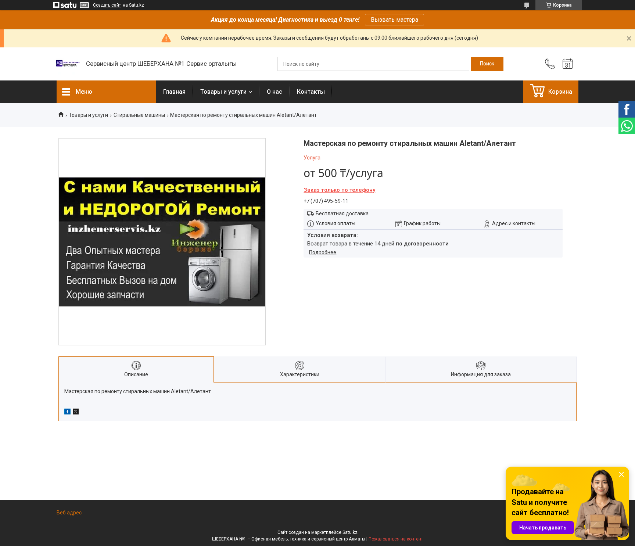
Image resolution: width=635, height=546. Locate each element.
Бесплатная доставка (342, 213)
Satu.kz (350, 532)
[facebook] (67, 413)
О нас (274, 91)
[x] (76, 413)
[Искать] (487, 64)
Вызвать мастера (394, 19)
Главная (174, 91)
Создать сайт (107, 5)
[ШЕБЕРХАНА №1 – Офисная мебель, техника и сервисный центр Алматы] (67, 64)
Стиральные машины (139, 115)
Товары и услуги (223, 91)
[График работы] (568, 64)
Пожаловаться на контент (396, 539)
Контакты (311, 91)
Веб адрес (69, 513)
